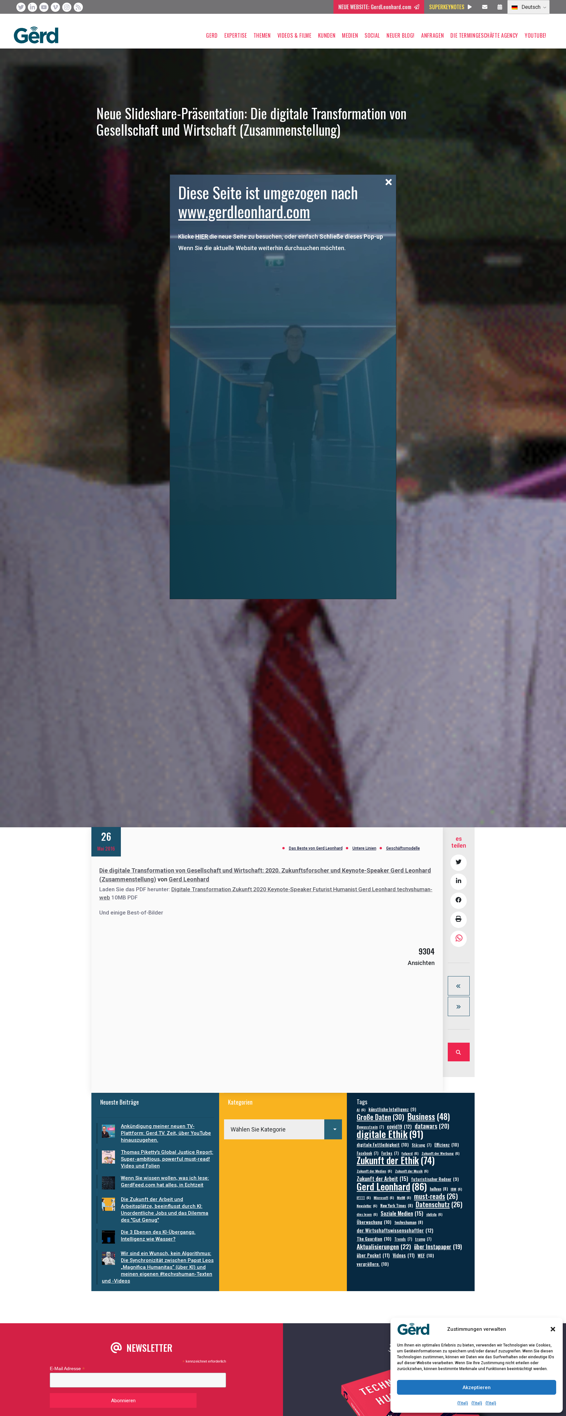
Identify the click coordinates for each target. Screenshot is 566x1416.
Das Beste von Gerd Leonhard (316, 848)
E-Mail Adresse (67, 1369)
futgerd (410, 1153)
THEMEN (262, 35)
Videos (404, 1255)
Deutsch (530, 7)
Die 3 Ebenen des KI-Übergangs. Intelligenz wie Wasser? (158, 1235)
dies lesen (367, 1214)
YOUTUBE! (535, 35)
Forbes (390, 1153)
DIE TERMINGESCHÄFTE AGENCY (484, 35)
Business (428, 1116)
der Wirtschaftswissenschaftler (395, 1230)
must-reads (436, 1196)
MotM (404, 1197)
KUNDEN (327, 35)
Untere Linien (364, 848)
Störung (421, 1145)
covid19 (399, 1126)
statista (434, 1214)
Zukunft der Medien (374, 1170)
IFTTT (364, 1197)
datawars (432, 1126)
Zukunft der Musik (411, 1170)
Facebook (367, 1153)
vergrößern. (373, 1264)
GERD (212, 35)
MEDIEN (350, 35)
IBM (456, 1188)
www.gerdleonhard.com (244, 211)
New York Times (396, 1205)
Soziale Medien (402, 1213)
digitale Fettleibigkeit (383, 1144)
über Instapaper (438, 1246)
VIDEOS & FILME (294, 35)
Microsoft (384, 1197)
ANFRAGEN (432, 35)
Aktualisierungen (384, 1246)
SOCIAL (372, 35)
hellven (439, 1188)
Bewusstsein (370, 1127)
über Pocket (373, 1255)
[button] (553, 1329)
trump (423, 1239)
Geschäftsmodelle (403, 848)
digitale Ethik (390, 1133)
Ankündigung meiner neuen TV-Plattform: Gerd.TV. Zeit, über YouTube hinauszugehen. (166, 1133)
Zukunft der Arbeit (382, 1178)
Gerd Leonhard (189, 879)
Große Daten (380, 1117)
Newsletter (367, 1205)
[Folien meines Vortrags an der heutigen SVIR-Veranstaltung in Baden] (459, 1006)
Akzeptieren (476, 1387)
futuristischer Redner (435, 1179)
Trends (403, 1239)
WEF (426, 1255)
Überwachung (374, 1222)
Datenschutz (439, 1204)
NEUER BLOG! (401, 35)
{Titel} (462, 1403)
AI (361, 1109)
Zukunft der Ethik (396, 1160)
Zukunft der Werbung (441, 1153)
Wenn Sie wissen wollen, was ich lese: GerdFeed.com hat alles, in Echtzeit (165, 1181)
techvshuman (408, 1222)
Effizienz (446, 1144)
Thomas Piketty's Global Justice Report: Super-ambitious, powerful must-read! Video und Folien (167, 1159)
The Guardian (374, 1238)
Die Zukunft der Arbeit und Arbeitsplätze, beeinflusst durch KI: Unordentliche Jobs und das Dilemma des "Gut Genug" (164, 1209)
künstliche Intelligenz (392, 1109)
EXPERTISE (235, 35)
